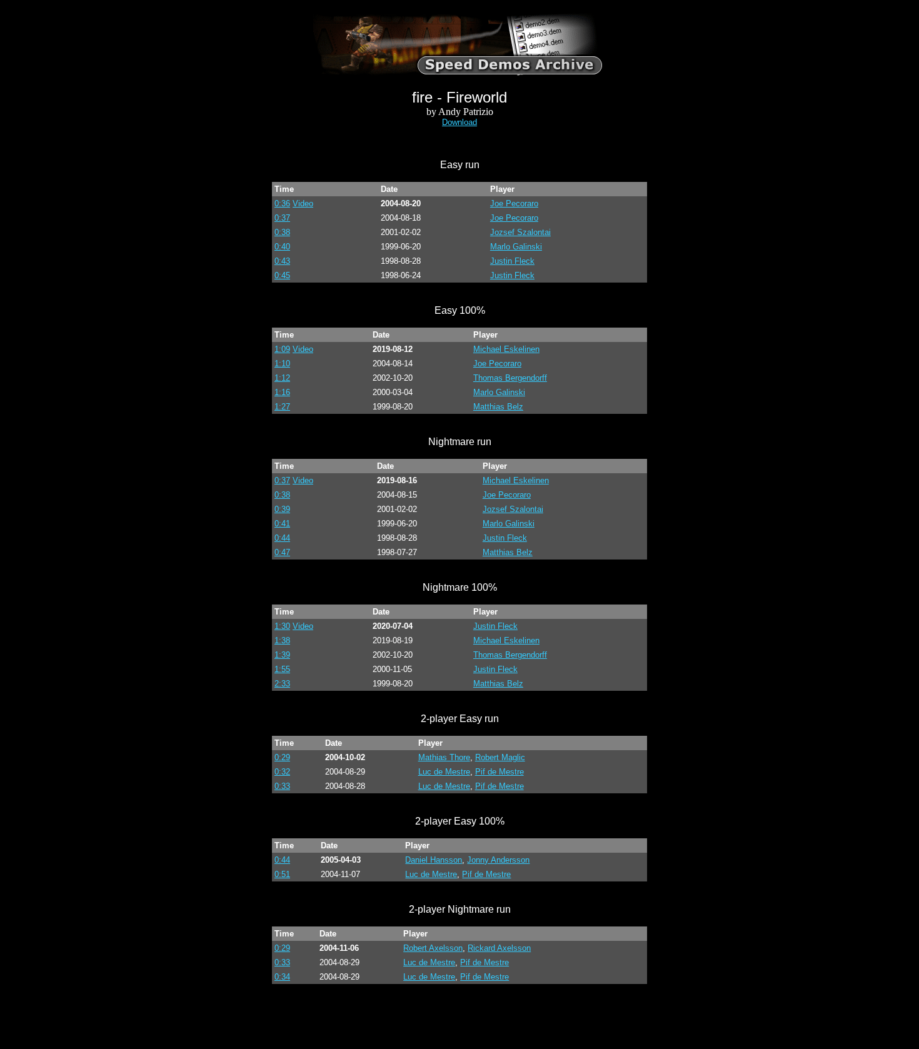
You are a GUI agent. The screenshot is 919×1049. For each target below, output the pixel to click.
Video (303, 203)
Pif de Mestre (499, 771)
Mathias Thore (444, 757)
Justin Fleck (512, 261)
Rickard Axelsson (499, 948)
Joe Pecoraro (514, 203)
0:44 (282, 538)
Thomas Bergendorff (510, 378)
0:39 (282, 509)
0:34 (282, 976)
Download (459, 122)
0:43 (282, 261)
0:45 (282, 275)
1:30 (282, 626)
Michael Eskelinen (506, 349)
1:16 (282, 392)
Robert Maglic (500, 757)
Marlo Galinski (516, 246)
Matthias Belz (498, 406)
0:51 (282, 874)
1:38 (282, 640)
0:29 (282, 757)
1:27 (282, 406)
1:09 (282, 349)
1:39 (282, 655)
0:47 (282, 552)
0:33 (282, 786)
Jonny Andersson (498, 860)
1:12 (282, 378)
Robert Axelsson (433, 948)
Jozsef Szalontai (520, 232)
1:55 (282, 669)
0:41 (282, 523)
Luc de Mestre (444, 771)
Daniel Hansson (433, 860)
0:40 (282, 246)
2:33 (282, 683)
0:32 (282, 771)
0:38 (282, 232)
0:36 (282, 203)
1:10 (282, 363)
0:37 (282, 218)
